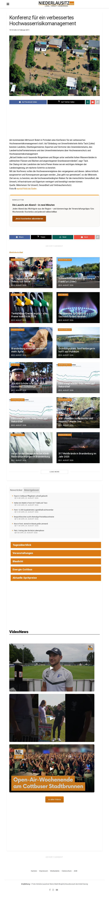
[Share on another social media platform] (97, 102)
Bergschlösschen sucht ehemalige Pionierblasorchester (34, 517)
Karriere (34, 871)
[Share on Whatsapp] (88, 102)
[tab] (16, 490)
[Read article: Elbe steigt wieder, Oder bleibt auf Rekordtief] (78, 377)
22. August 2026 (19, 355)
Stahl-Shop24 (59, 884)
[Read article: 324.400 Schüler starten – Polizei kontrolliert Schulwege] (31, 377)
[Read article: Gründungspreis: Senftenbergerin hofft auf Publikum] (78, 342)
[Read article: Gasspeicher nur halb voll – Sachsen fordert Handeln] (78, 307)
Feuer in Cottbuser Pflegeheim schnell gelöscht (30, 496)
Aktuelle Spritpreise (25, 577)
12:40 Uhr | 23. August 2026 (27, 519)
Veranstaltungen (23, 553)
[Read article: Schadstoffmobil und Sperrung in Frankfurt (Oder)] (78, 272)
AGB (75, 871)
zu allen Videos (54, 799)
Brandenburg (17, 260)
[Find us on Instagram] (53, 889)
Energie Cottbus (22, 569)
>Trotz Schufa (36, 884)
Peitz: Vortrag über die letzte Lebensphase (29, 531)
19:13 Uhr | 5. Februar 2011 (19, 30)
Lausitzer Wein (47, 884)
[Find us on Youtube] (57, 889)
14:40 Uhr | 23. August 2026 (27, 498)
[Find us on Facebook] (50, 889)
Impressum (43, 871)
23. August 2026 (19, 285)
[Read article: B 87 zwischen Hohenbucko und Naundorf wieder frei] (78, 412)
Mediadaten (54, 871)
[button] (51, 667)
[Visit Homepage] (56, 4)
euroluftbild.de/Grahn (26, 188)
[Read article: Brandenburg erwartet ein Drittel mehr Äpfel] (31, 342)
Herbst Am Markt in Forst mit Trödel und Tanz (30, 503)
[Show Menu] (8, 4)
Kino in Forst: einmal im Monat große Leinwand (31, 524)
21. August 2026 (66, 425)
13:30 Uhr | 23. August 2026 (27, 512)
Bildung (15, 365)
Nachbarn (63, 295)
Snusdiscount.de (71, 884)
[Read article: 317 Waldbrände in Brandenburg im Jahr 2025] (78, 447)
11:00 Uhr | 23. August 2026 (27, 526)
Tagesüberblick (22, 544)
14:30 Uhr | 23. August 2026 (27, 505)
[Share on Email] (93, 102)
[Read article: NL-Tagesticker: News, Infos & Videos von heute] (31, 272)
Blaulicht (18, 561)
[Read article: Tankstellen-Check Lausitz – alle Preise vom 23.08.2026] (31, 307)
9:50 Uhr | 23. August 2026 (26, 533)
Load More (54, 472)
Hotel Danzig (83, 884)
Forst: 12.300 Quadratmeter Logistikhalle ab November (33, 510)
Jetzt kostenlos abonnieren (29, 218)
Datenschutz (67, 871)
